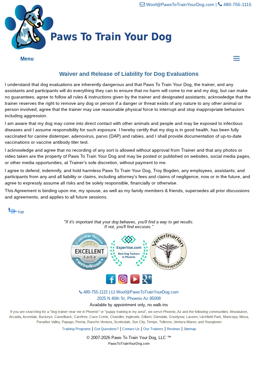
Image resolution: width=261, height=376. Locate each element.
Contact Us (131, 329)
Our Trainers (153, 329)
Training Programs (76, 329)
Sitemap (190, 329)
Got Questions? (106, 329)
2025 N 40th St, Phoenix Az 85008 (129, 298)
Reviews (173, 329)
